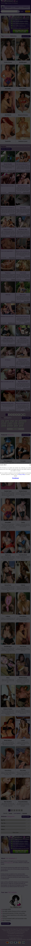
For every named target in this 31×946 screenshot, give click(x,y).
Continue (15, 478)
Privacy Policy (21, 474)
